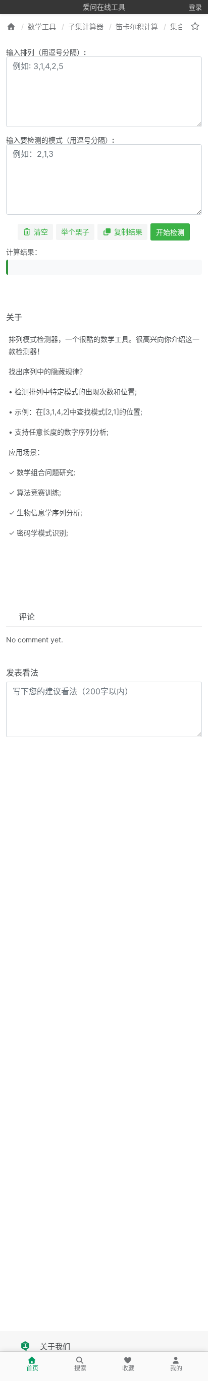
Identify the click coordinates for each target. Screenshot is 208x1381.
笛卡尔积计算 (137, 26)
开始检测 (170, 232)
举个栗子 (75, 231)
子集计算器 (85, 26)
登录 (195, 7)
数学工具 (42, 26)
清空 (41, 231)
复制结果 (128, 231)
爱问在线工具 (104, 7)
